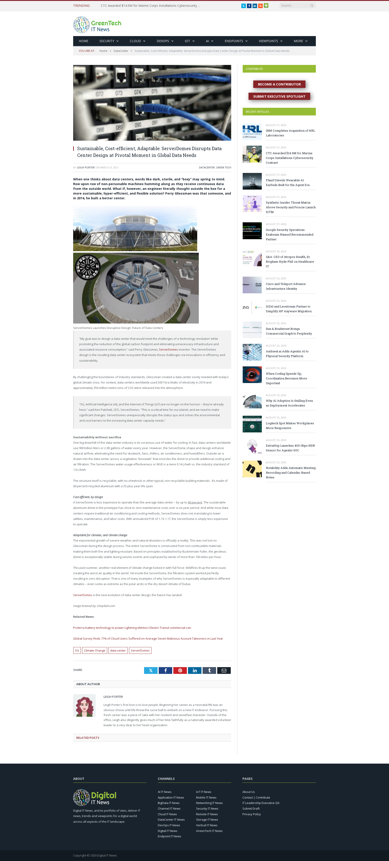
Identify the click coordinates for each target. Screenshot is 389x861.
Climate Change (94, 650)
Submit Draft (251, 808)
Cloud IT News (167, 814)
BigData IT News (169, 803)
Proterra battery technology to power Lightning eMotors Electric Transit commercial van (132, 628)
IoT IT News (203, 792)
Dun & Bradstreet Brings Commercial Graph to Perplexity (289, 331)
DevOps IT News (169, 825)
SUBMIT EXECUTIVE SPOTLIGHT (279, 96)
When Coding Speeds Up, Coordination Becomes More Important (286, 378)
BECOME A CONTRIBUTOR (279, 84)
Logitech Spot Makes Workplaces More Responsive (290, 425)
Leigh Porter (86, 167)
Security (107, 41)
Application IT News (171, 797)
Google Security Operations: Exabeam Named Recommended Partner (289, 234)
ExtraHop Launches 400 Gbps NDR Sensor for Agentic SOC (290, 447)
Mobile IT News (206, 797)
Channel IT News (169, 808)
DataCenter (207, 167)
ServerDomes (168, 349)
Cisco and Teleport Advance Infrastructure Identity (286, 286)
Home (83, 41)
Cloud (135, 41)
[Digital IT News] (97, 23)
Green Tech (223, 167)
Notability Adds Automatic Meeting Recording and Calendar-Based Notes (291, 472)
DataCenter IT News (171, 819)
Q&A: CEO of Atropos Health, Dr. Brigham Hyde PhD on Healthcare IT (290, 261)
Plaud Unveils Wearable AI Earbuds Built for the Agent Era (288, 182)
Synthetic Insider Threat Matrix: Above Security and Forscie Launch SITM (291, 207)
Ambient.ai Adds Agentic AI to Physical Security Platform (287, 353)
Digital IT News (167, 831)
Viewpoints (268, 41)
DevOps (163, 41)
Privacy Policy (251, 814)
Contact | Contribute (256, 797)
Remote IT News (207, 814)
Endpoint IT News (169, 836)
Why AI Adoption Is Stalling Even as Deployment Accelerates (289, 403)
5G (77, 650)
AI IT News (165, 792)
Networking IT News (209, 803)
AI (207, 41)
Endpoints (234, 41)
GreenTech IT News (209, 831)
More (298, 41)
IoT (187, 41)
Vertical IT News (206, 825)
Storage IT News (207, 819)
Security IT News (207, 808)
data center (118, 650)
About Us (248, 792)
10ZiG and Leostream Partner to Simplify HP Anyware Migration (289, 308)
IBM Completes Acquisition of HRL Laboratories (290, 133)
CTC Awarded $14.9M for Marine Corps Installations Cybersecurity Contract (152, 6)
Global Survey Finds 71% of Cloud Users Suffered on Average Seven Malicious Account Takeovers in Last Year (148, 638)
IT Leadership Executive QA (260, 803)
